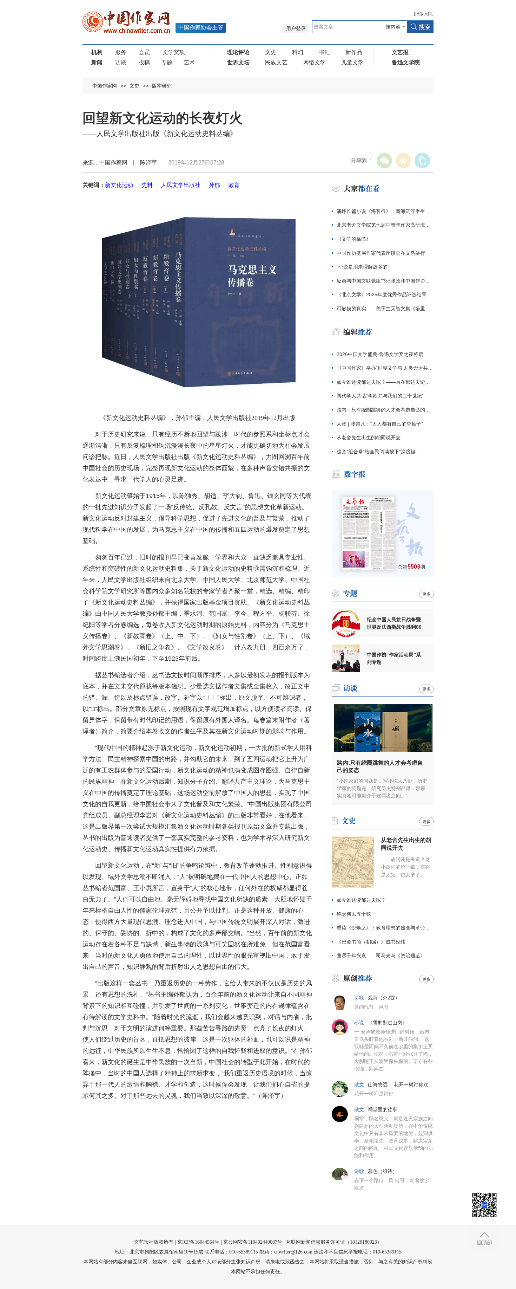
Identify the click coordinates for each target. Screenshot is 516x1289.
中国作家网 (104, 86)
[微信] (384, 160)
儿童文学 (352, 62)
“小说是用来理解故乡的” (363, 267)
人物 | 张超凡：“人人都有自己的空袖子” (380, 424)
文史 (270, 52)
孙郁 (214, 185)
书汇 (324, 52)
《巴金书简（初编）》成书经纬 (371, 942)
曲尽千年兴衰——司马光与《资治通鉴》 (381, 955)
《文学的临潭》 (354, 239)
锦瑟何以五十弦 (354, 914)
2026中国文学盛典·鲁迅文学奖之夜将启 (380, 354)
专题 (166, 62)
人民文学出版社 (180, 185)
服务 (120, 52)
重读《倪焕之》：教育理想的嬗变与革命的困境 (385, 928)
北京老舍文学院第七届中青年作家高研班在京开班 (385, 225)
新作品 (353, 52)
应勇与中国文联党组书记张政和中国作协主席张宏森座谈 (385, 281)
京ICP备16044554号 (198, 1242)
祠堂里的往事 (382, 1109)
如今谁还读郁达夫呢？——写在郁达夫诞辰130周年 (385, 382)
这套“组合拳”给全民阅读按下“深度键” (377, 451)
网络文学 (314, 62)
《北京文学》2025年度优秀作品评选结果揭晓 (385, 294)
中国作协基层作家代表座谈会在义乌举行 (381, 253)
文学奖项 (174, 52)
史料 (147, 185)
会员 (144, 52)
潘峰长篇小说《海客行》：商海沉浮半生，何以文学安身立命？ (385, 211)
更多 (426, 594)
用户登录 (296, 28)
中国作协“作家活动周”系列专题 (394, 658)
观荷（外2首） (384, 997)
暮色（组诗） (382, 1171)
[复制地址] (422, 160)
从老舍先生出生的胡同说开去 (369, 437)
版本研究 (162, 86)
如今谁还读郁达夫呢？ (361, 900)
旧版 (424, 13)
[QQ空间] (403, 160)
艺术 (189, 62)
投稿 (144, 62)
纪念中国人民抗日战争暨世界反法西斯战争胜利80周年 (394, 623)
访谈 (120, 62)
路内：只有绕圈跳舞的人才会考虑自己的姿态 (385, 410)
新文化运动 (119, 185)
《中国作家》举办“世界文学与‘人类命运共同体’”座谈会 (385, 368)
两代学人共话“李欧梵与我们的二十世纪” (380, 396)
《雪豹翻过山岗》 (387, 1022)
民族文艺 (276, 62)
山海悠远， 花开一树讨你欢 (398, 1084)
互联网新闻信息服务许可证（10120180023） (334, 1242)
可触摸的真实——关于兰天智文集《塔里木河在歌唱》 (385, 308)
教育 (234, 185)
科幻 (297, 52)
